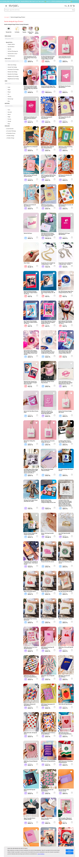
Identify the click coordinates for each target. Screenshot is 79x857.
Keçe (9, 123)
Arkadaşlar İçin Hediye (13, 69)
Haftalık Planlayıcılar (13, 51)
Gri (8, 94)
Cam (9, 109)
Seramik (10, 112)
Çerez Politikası (41, 854)
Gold (9, 87)
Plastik (9, 121)
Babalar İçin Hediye (12, 71)
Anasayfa (6, 17)
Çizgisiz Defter (11, 44)
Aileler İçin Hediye (12, 64)
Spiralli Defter (11, 46)
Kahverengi (10, 98)
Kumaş (9, 119)
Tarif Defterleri (11, 55)
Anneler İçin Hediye (12, 67)
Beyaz (9, 91)
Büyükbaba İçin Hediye (13, 78)
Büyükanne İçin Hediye (13, 76)
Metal (9, 114)
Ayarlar (69, 853)
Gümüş (9, 96)
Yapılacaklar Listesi (12, 53)
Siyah (9, 89)
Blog (66, 5)
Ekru (9, 101)
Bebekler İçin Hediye (13, 74)
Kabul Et (69, 850)
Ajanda (9, 49)
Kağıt (9, 116)
